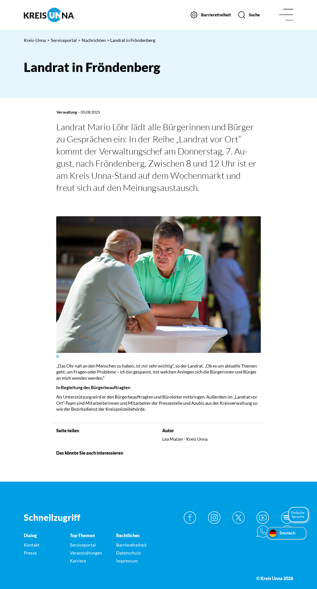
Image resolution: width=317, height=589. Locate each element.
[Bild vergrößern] (158, 284)
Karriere (78, 560)
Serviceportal (62, 40)
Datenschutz (128, 553)
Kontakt (32, 545)
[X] (238, 517)
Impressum (127, 560)
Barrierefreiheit (131, 545)
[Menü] (286, 15)
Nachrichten (92, 40)
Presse (30, 553)
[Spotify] (287, 517)
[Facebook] (190, 517)
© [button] (57, 356)
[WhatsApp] (263, 531)
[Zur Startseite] (55, 15)
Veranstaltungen (86, 553)
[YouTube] (263, 517)
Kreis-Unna (35, 40)
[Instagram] (214, 517)
